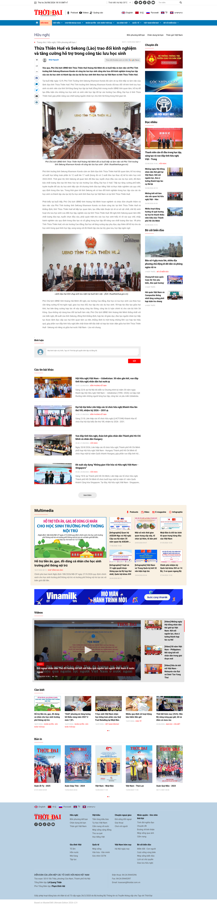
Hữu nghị (44, 23)
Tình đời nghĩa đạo (145, 822)
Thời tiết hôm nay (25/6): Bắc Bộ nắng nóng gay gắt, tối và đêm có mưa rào (169, 717)
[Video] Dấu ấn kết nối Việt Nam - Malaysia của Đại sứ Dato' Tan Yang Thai (173, 671)
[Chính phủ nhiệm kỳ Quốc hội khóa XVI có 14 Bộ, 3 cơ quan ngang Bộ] (171, 556)
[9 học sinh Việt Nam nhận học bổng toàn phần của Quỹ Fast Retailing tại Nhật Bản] (108, 703)
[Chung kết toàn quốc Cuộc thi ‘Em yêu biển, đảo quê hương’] (175, 279)
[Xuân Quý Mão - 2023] (169, 764)
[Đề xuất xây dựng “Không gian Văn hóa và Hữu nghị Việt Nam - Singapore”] (53, 473)
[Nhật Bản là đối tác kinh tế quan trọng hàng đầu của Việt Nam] (171, 523)
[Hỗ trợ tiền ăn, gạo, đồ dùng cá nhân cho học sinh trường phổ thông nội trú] (70, 537)
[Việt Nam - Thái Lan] (139, 764)
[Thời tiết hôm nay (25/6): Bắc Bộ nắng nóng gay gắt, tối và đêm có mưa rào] (169, 703)
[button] (87, 650)
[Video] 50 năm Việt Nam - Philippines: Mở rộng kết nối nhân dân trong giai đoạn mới (173, 652)
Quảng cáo (98, 12)
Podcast (74, 12)
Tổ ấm (72, 849)
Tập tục (73, 859)
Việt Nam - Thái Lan (135, 786)
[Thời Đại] (48, 12)
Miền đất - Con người (146, 849)
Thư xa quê (97, 833)
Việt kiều (56, 23)
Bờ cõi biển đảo (170, 23)
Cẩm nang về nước (100, 826)
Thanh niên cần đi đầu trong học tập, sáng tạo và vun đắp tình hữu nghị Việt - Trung (163, 155)
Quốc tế (135, 23)
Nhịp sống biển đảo (145, 856)
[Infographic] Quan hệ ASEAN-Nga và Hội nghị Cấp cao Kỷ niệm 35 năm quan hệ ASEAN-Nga (120, 537)
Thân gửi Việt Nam (174, 35)
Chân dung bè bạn (155, 35)
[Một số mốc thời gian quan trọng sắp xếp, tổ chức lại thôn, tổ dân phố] (146, 523)
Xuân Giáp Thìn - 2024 (75, 786)
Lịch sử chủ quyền (145, 859)
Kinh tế (138, 721)
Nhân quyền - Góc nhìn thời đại (99, 23)
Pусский (154, 12)
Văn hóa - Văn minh (101, 852)
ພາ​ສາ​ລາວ (179, 12)
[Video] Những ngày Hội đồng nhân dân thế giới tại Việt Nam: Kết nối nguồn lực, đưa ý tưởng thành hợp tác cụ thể (173, 630)
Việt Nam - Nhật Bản (104, 786)
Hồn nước (74, 852)
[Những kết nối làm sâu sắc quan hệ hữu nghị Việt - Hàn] (175, 196)
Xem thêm (87, 495)
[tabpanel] (47, 712)
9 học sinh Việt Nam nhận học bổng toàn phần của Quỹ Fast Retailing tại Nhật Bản (108, 717)
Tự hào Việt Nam (99, 823)
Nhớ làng (74, 856)
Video (146, 512)
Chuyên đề (151, 45)
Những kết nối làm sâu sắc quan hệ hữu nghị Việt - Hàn (154, 196)
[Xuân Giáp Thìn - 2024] (78, 764)
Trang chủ (41, 42)
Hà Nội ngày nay (122, 849)
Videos (86, 12)
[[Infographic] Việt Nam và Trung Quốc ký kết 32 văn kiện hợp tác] (146, 556)
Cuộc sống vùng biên (146, 852)
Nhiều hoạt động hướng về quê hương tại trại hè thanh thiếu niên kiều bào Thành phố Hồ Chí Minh (154, 215)
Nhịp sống (96, 849)
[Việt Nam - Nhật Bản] (108, 764)
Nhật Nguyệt (54, 60)
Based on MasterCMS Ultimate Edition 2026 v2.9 (55, 902)
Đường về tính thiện (145, 829)
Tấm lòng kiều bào (100, 819)
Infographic (177, 512)
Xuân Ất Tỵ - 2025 (42, 786)
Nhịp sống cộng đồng (101, 830)
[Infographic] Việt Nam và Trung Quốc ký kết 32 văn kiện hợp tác (146, 568)
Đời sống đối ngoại (123, 819)
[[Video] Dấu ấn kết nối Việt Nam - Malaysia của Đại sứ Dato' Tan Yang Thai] (153, 669)
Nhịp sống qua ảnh (55, 570)
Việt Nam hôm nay (151, 23)
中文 (142, 13)
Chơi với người (121, 826)
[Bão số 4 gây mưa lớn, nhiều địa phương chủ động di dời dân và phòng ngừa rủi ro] (164, 246)
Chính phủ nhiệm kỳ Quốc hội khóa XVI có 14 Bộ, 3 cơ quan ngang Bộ (171, 568)
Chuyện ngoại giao (73, 23)
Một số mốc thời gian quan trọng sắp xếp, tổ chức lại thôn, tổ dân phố (146, 535)
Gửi (134, 361)
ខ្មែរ (167, 13)
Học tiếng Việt (98, 837)
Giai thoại (119, 823)
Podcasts (134, 512)
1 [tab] (107, 730)
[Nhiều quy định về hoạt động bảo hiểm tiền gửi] (139, 703)
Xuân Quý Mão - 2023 (166, 786)
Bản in (38, 739)
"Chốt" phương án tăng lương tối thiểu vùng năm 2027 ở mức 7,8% (78, 717)
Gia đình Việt (122, 23)
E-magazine (160, 512)
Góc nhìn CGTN (99, 856)
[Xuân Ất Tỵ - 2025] (47, 764)
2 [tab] (109, 730)
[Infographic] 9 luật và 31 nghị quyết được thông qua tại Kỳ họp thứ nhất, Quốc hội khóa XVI (120, 569)
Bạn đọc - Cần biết (173, 724)
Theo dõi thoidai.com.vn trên (117, 60)
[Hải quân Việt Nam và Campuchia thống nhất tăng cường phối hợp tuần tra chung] (175, 295)
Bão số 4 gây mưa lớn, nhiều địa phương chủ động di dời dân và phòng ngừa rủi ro (163, 264)
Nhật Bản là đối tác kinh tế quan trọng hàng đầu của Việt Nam (171, 535)
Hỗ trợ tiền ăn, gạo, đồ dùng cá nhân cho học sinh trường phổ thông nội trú (67, 563)
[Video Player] (87, 650)
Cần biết (39, 689)
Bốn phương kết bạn (136, 35)
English (129, 12)
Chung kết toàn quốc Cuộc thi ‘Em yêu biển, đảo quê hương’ (154, 280)
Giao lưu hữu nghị (145, 863)
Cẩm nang (141, 836)
